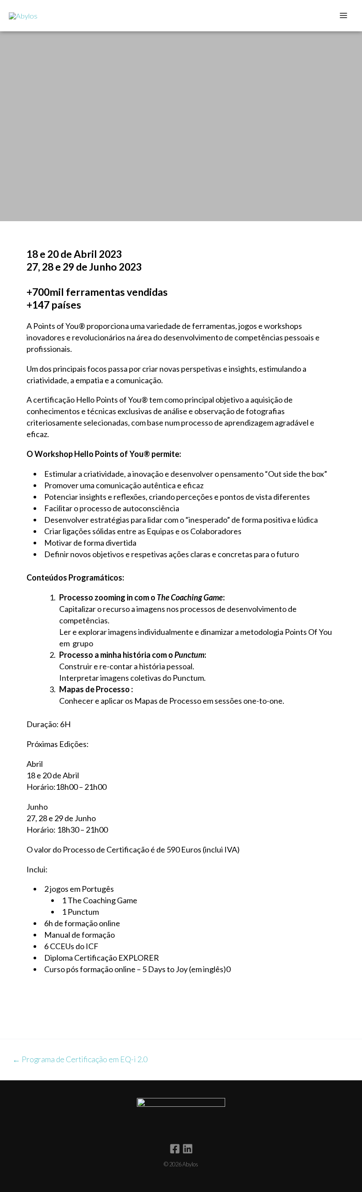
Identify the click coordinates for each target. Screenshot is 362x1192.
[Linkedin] (187, 1148)
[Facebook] (175, 1148)
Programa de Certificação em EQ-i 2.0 (79, 1060)
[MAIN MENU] (343, 16)
